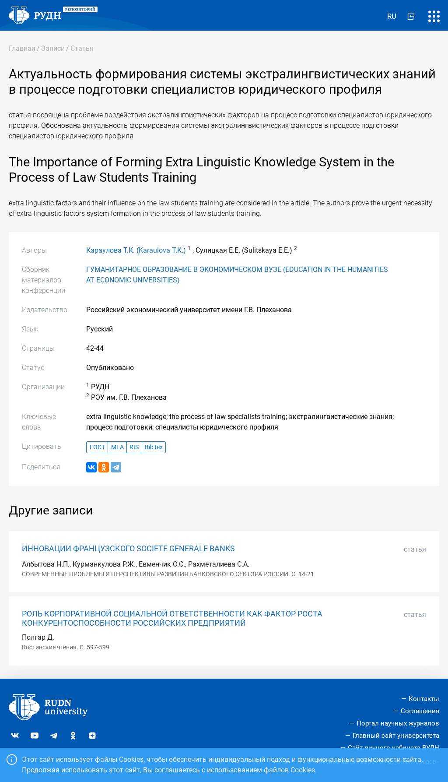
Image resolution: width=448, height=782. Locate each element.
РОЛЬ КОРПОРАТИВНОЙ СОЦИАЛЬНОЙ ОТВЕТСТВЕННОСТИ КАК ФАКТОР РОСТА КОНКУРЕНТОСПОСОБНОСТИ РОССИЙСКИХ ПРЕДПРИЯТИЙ (172, 618)
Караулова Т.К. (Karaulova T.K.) (136, 250)
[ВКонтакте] (91, 467)
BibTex (154, 447)
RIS (134, 447)
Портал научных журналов (398, 723)
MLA (117, 447)
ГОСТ (97, 447)
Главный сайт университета (396, 736)
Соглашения (420, 711)
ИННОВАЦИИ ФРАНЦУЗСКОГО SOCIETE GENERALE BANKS (128, 548)
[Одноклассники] (103, 467)
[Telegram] (116, 467)
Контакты (424, 699)
